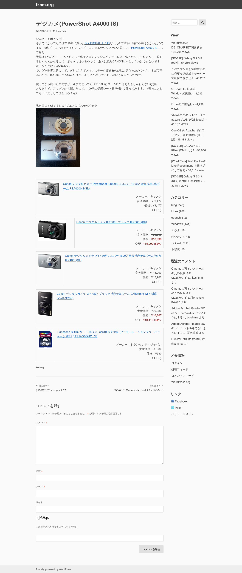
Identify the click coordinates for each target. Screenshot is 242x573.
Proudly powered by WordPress (53, 569)
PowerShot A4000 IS (144, 48)
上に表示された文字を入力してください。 (58, 526)
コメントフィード (182, 375)
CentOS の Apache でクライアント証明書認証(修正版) (188, 134)
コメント (41, 422)
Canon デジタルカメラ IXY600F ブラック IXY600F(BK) (111, 222)
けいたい (177, 236)
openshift (177, 217)
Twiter (178, 408)
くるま (175, 230)
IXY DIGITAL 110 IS (97, 43)
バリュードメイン (182, 414)
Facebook (180, 401)
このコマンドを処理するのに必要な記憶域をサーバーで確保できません (188, 73)
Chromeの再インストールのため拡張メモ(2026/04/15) (187, 273)
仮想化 (175, 249)
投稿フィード (179, 369)
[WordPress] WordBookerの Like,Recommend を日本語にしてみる (188, 165)
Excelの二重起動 (182, 104)
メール (40, 486)
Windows (177, 224)
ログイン (177, 363)
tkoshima (61, 31)
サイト (39, 502)
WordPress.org (180, 382)
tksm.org (45, 4)
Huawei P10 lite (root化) (186, 339)
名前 (39, 471)
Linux (174, 211)
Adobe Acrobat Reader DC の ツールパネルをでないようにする (188, 312)
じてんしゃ (178, 243)
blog (42, 367)
